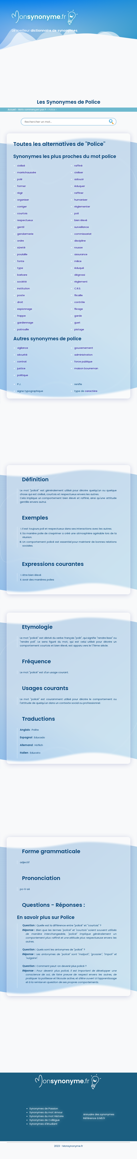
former (21, 186)
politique (22, 375)
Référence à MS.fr (94, 1118)
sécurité (22, 354)
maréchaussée (26, 172)
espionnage (24, 309)
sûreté (21, 247)
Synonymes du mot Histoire (46, 1116)
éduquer (79, 186)
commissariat (83, 234)
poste (21, 295)
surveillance (81, 227)
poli (76, 213)
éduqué (79, 268)
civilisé (21, 165)
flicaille (78, 295)
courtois (22, 213)
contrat (22, 361)
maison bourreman (86, 368)
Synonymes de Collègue (44, 1120)
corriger (22, 206)
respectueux (25, 220)
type (20, 268)
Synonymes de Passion (43, 1108)
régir (20, 193)
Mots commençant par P (32, 109)
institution (23, 288)
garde (78, 315)
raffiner (78, 193)
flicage (78, 309)
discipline (80, 240)
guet (77, 322)
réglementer (82, 206)
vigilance (22, 348)
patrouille (23, 329)
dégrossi (79, 275)
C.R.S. (77, 288)
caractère (91, 391)
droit (20, 302)
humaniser (80, 199)
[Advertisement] (68, 73)
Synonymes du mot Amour (45, 1112)
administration (83, 354)
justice (21, 368)
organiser (23, 199)
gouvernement (83, 348)
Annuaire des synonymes (98, 1114)
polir (19, 179)
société (22, 281)
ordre (20, 240)
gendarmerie (25, 234)
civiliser (78, 172)
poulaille (22, 254)
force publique (83, 361)
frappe (21, 315)
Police (52, 109)
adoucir (79, 179)
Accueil (12, 109)
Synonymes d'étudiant (43, 1124)
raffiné (78, 165)
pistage (79, 329)
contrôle (79, 302)
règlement (81, 281)
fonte (20, 261)
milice (78, 261)
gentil (20, 227)
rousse (78, 247)
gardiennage (25, 322)
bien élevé (80, 220)
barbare (22, 275)
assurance (80, 254)
